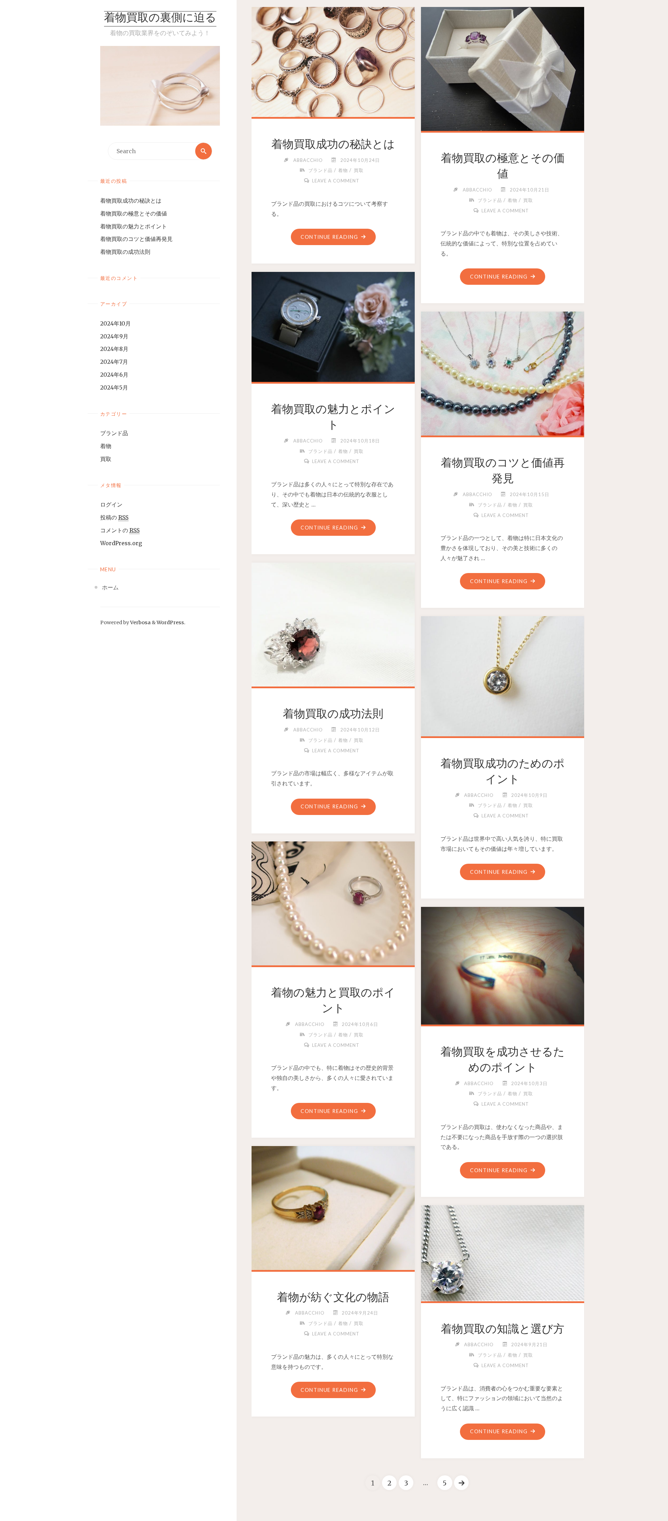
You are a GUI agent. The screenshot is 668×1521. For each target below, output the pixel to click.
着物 (105, 445)
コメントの (120, 530)
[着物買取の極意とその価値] (502, 67)
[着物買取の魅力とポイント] (333, 325)
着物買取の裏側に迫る (160, 18)
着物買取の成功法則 (125, 251)
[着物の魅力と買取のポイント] (333, 902)
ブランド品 (114, 433)
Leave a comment (335, 180)
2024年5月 (114, 387)
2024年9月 (114, 336)
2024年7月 (114, 361)
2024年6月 (114, 374)
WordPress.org (121, 543)
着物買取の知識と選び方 (502, 1329)
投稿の (114, 517)
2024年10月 (115, 323)
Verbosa (140, 622)
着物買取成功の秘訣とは (130, 200)
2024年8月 (114, 348)
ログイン (111, 504)
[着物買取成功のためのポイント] (502, 674)
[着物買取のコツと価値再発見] (502, 372)
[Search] (203, 151)
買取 (105, 458)
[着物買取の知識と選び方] (502, 1251)
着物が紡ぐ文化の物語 (333, 1297)
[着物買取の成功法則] (333, 623)
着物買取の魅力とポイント (133, 226)
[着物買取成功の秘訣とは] (333, 60)
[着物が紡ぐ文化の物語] (333, 1206)
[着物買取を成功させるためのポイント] (502, 964)
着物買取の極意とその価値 (133, 213)
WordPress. (171, 622)
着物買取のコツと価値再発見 (136, 238)
